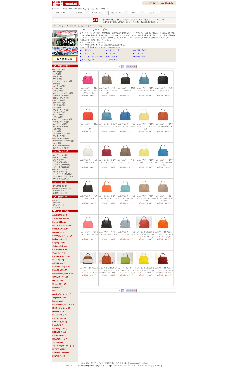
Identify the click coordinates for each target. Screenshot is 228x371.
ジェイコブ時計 (59, 112)
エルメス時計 (58, 88)
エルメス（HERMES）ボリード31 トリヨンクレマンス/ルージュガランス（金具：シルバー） (164, 270)
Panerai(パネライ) (59, 315)
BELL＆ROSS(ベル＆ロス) (62, 225)
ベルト (55, 200)
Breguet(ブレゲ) (58, 232)
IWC (54, 291)
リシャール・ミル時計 (61, 134)
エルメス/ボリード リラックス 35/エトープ (127, 161)
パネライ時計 (58, 91)
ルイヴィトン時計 (60, 124)
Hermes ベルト (139, 57)
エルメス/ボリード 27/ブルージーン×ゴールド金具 (145, 89)
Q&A (134, 12)
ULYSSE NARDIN (59, 349)
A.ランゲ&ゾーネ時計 (61, 146)
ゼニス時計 (57, 129)
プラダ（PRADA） (60, 162)
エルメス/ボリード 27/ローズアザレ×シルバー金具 (89, 233)
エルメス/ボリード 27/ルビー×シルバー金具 (108, 161)
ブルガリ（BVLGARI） (62, 179)
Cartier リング (58, 191)
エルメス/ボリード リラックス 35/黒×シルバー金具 (108, 233)
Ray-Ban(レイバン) (59, 329)
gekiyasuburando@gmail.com (109, 47)
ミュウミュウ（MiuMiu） (63, 174)
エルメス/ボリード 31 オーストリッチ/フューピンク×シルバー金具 (89, 90)
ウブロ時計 (57, 74)
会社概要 (79, 13)
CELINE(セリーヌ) (59, 250)
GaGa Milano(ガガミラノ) (62, 274)
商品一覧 (89, 363)
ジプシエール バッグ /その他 (92, 57)
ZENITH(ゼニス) (58, 356)
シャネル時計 (58, 77)
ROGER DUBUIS (59, 335)
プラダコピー (100, 42)
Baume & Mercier (59, 222)
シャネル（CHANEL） (61, 157)
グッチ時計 (57, 131)
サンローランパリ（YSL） (63, 176)
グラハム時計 (58, 117)
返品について (116, 13)
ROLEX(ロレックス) (60, 339)
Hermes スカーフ (88, 60)
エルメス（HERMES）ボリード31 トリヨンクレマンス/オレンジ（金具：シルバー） (164, 234)
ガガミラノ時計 (59, 103)
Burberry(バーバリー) (60, 239)
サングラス (57, 203)
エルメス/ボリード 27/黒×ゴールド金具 (127, 89)
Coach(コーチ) (58, 260)
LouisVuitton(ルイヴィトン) (63, 305)
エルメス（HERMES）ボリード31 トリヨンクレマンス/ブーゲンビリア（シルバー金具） (145, 234)
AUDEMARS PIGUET (60, 219)
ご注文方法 (152, 13)
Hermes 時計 (112, 60)
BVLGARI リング (59, 186)
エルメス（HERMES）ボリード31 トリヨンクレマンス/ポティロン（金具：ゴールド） (108, 270)
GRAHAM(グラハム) (60, 277)
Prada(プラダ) (57, 325)
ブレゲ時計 (57, 107)
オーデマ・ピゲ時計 (61, 96)
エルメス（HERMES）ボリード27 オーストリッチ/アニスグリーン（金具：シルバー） (126, 270)
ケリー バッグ (113, 53)
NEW (133, 366)
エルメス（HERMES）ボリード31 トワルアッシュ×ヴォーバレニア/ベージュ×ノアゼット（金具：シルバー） (89, 270)
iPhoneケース (58, 205)
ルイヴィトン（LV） (61, 155)
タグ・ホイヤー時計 (61, 127)
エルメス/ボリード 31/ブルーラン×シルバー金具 (126, 233)
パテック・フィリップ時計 (63, 93)
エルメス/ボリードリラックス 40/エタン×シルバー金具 (108, 90)
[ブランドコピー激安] (67, 7)
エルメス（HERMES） (62, 165)
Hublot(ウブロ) (58, 287)
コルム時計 (57, 143)
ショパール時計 (59, 100)
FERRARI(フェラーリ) (61, 267)
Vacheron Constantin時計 (63, 141)
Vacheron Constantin (60, 353)
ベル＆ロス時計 (59, 105)
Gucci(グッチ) (57, 280)
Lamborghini (57, 301)
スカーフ (56, 207)
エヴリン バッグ (140, 50)
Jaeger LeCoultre (59, 298)
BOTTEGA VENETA (60, 229)
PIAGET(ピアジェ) (59, 322)
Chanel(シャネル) (59, 253)
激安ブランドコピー (73, 366)
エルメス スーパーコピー (90, 38)
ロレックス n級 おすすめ (145, 366)
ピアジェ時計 (58, 115)
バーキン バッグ (87, 50)
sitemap (158, 366)
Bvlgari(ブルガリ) (59, 243)
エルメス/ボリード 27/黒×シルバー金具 (89, 197)
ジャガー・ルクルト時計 (62, 119)
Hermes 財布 (112, 57)
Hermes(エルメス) (59, 284)
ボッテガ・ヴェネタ (61, 169)
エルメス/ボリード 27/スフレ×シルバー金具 (145, 161)
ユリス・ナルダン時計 (61, 148)
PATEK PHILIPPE (59, 318)
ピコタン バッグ (140, 53)
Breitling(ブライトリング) (62, 236)
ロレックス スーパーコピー (120, 366)
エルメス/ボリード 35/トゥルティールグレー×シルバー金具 (145, 198)
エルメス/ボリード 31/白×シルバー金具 (89, 161)
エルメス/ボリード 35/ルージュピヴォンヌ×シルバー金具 (89, 126)
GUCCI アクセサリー (61, 193)
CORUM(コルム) (58, 263)
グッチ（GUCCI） (60, 160)
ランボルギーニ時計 (61, 122)
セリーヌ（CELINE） (61, 167)
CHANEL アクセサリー (62, 188)
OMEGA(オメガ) (58, 311)
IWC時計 (56, 84)
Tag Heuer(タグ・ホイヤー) (63, 346)
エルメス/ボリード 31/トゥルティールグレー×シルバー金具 (164, 198)
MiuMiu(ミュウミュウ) (61, 308)
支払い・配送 (97, 13)
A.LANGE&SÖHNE (59, 215)
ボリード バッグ (113, 50)
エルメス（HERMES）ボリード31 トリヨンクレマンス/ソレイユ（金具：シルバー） (145, 270)
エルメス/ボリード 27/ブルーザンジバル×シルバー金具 (164, 162)
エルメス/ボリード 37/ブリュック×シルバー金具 (164, 125)
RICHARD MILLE (59, 332)
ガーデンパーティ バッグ (90, 53)
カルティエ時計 (59, 86)
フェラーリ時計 (59, 136)
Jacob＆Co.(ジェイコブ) (61, 294)
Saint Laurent (57, 342)
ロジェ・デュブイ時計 (61, 98)
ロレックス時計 (59, 69)
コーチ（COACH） (60, 172)
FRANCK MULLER (59, 270)
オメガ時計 (57, 72)
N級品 (83, 363)
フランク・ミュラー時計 (62, 81)
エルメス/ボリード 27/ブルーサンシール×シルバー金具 (127, 198)
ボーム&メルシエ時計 (61, 138)
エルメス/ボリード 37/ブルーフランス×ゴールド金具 (127, 126)
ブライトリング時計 (61, 110)
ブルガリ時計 (58, 79)
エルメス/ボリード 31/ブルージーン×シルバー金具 (108, 125)
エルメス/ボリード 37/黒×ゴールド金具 (164, 89)
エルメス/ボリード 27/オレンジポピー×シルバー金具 (108, 198)
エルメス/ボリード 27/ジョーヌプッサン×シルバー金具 (145, 126)
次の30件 (130, 67)
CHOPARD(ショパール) (61, 256)
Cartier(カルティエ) (59, 246)
